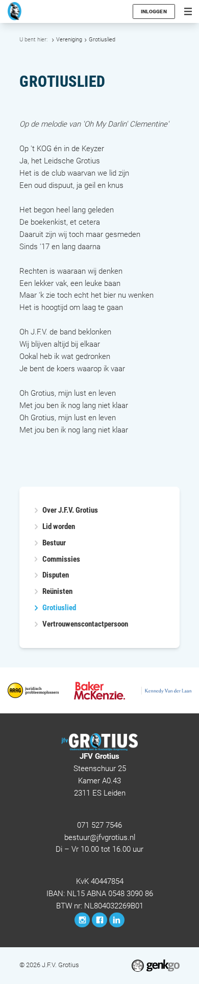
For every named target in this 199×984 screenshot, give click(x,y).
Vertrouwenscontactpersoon (85, 624)
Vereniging (69, 39)
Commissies (61, 559)
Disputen (55, 575)
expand (36, 543)
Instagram (82, 920)
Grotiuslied (102, 39)
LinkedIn (117, 920)
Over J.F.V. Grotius (70, 510)
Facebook (99, 920)
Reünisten (57, 591)
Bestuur (54, 543)
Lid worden (58, 526)
